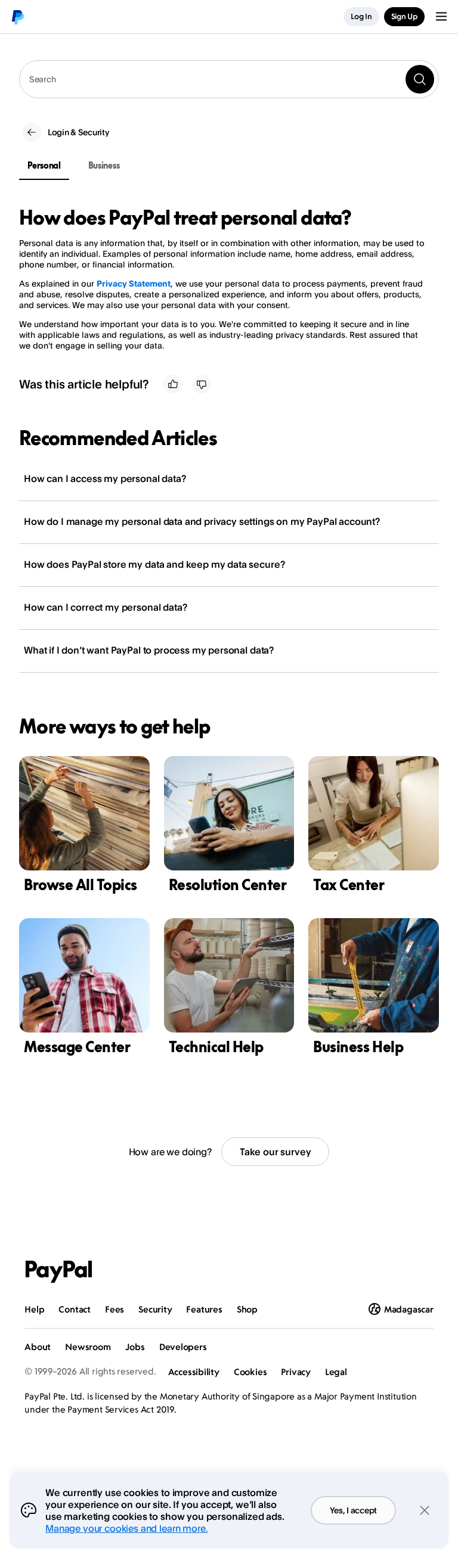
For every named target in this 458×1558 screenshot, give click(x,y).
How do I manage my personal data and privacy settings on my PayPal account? (202, 521)
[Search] (420, 79)
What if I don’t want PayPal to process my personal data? (149, 650)
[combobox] (229, 79)
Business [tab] (104, 165)
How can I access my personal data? (105, 478)
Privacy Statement (134, 283)
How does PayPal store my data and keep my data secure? (154, 564)
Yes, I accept (353, 1510)
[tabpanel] (222, 279)
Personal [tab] (44, 165)
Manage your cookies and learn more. (126, 1528)
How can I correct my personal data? (105, 607)
